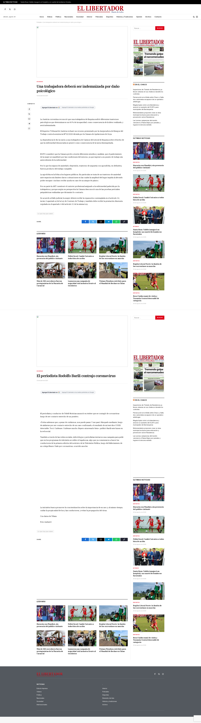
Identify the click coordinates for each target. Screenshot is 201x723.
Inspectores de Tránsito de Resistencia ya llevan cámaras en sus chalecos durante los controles (148, 92)
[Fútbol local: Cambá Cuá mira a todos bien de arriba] (82, 245)
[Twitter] (29, 114)
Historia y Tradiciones (124, 17)
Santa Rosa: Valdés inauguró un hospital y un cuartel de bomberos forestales (147, 232)
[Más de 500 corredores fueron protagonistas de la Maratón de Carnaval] (51, 270)
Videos (49, 17)
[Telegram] (29, 124)
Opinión (139, 17)
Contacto (158, 17)
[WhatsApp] (29, 128)
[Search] (194, 17)
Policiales (99, 17)
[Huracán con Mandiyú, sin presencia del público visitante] (51, 245)
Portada (39, 22)
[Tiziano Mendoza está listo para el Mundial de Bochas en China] (113, 270)
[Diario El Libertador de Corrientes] (100, 9)
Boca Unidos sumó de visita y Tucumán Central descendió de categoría (146, 298)
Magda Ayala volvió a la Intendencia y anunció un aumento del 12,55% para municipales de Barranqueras (146, 107)
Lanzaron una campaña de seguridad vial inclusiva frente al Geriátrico (82, 283)
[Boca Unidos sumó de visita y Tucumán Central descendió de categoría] (148, 281)
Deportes (109, 17)
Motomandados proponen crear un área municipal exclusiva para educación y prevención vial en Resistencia (147, 115)
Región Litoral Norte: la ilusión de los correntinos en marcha (41, 2)
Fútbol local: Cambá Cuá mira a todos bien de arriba (81, 257)
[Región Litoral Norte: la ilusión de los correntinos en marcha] (113, 245)
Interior (89, 17)
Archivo (148, 17)
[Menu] (197, 17)
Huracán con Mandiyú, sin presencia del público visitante (50, 257)
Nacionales (68, 17)
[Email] (29, 119)
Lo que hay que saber (45, 213)
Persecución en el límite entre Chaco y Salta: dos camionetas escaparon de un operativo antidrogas (148, 99)
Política (58, 17)
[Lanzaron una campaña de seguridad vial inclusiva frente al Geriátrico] (82, 270)
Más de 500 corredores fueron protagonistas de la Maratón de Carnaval (50, 283)
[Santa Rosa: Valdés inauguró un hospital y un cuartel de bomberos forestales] (148, 215)
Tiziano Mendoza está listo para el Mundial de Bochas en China (112, 282)
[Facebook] (29, 109)
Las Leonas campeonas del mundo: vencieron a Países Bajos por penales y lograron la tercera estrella (146, 123)
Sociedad (79, 17)
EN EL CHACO (141, 84)
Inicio (42, 17)
